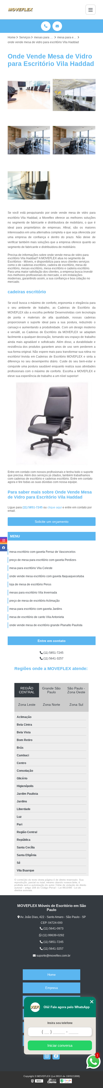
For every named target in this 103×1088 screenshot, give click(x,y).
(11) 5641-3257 (53, 658)
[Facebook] (56, 1055)
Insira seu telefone (60, 1023)
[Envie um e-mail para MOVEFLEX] (57, 26)
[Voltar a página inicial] (20, 9)
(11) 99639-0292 (53, 935)
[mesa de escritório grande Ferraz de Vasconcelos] (29, 185)
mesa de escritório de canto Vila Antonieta (36, 617)
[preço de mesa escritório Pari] (74, 95)
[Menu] (90, 9)
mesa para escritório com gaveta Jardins (35, 609)
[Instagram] (47, 1055)
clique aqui (54, 507)
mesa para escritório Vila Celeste (30, 568)
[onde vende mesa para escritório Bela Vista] (29, 140)
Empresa (51, 988)
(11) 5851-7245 (33, 507)
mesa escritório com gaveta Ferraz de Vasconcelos (42, 551)
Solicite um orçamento (52, 521)
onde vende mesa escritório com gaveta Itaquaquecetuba (46, 576)
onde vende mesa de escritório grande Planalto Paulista (45, 625)
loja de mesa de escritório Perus (30, 584)
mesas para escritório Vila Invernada (33, 592)
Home (51, 974)
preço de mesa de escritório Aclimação (34, 600)
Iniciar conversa (59, 1045)
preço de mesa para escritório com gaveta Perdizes (42, 560)
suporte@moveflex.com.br (53, 955)
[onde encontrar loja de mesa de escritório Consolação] (74, 140)
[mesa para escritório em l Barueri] (29, 95)
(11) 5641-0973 (53, 928)
